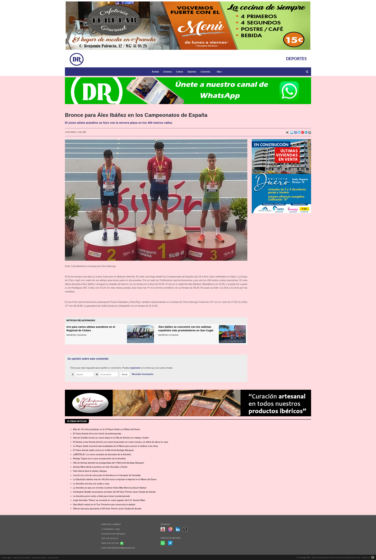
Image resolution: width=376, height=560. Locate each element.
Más (219, 71)
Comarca (167, 71)
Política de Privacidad (21, 557)
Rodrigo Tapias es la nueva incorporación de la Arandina (99, 458)
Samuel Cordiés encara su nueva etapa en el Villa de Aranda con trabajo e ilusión (111, 437)
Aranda (155, 71)
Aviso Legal (6, 557)
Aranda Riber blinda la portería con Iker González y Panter (100, 466)
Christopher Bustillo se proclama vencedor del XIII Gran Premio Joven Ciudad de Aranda (114, 491)
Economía (205, 71)
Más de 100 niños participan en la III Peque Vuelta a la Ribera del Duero (106, 429)
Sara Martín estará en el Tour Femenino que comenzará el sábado (104, 504)
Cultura (179, 71)
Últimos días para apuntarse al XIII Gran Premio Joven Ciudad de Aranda (107, 508)
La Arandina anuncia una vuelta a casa (91, 483)
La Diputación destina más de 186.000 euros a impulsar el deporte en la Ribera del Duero (115, 479)
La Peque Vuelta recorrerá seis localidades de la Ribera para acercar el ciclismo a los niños (115, 445)
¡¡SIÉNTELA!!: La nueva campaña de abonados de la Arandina (102, 454)
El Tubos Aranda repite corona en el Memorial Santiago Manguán (103, 450)
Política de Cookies (39, 557)
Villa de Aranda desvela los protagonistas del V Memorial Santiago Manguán (108, 462)
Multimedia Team (353, 557)
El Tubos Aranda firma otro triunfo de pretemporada (97, 433)
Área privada (53, 557)
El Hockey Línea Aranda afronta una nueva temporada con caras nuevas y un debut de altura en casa (120, 441)
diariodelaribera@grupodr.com (121, 548)
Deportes (191, 71)
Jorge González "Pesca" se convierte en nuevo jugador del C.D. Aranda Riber (109, 500)
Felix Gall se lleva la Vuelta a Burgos (90, 470)
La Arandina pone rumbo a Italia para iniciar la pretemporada (101, 496)
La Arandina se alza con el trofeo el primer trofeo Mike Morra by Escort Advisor (109, 487)
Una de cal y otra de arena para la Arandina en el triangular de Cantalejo (107, 475)
